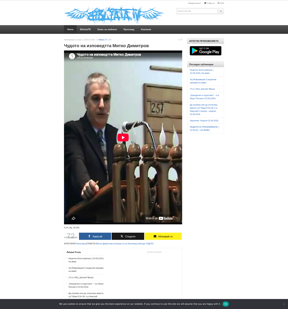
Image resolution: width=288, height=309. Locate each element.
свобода (141, 243)
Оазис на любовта (107, 29)
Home (70, 29)
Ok (225, 303)
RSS (222, 3)
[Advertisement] (155, 275)
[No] (284, 304)
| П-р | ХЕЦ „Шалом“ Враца (81, 277)
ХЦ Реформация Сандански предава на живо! (86, 269)
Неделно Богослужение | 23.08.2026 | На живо (86, 260)
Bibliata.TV (103, 40)
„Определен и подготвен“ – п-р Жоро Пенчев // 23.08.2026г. (86, 285)
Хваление (146, 29)
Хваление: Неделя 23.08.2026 (204, 121)
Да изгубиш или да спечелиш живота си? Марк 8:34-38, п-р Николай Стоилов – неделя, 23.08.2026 (86, 296)
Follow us (211, 3)
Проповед (129, 29)
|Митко (99, 243)
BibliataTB (85, 29)
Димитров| (107, 243)
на (125, 243)
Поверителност (194, 3)
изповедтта (118, 243)
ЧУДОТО (150, 243)
